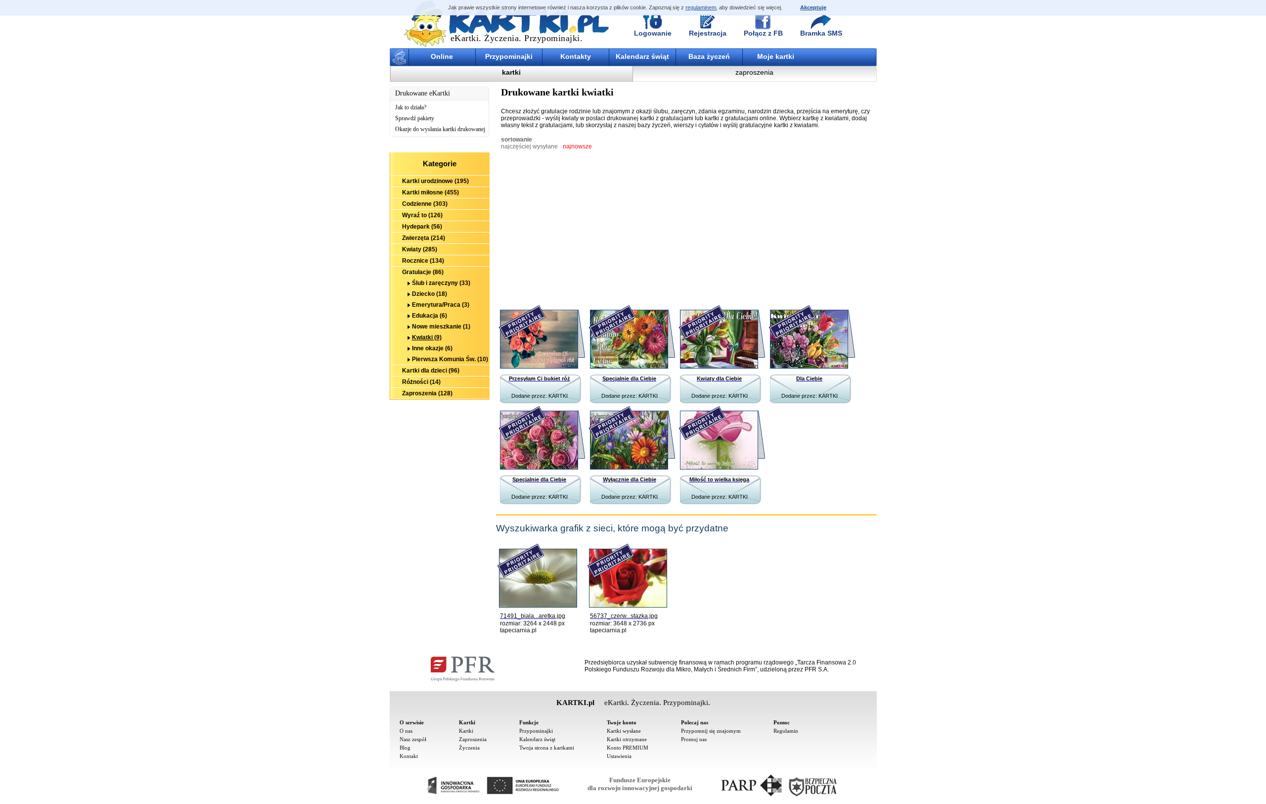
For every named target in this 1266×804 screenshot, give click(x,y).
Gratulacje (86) (423, 272)
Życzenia (469, 748)
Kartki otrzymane (627, 739)
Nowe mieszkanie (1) (441, 326)
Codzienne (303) (425, 203)
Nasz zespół (413, 739)
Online (442, 56)
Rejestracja (707, 33)
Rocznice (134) (423, 260)
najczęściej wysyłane (529, 146)
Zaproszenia (473, 739)
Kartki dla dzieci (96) (430, 370)
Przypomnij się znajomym (711, 731)
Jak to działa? (410, 107)
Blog (405, 748)
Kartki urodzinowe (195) (435, 181)
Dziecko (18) (429, 293)
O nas (406, 731)
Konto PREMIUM (627, 748)
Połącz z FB (763, 33)
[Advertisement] (439, 454)
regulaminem (700, 7)
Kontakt (409, 756)
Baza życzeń (709, 56)
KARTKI (558, 396)
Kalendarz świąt (642, 56)
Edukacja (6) (429, 315)
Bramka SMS (821, 33)
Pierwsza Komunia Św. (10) (450, 359)
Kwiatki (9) (427, 337)
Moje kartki (775, 56)
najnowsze (577, 146)
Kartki (466, 731)
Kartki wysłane (624, 731)
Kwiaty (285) (419, 249)
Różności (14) (421, 381)
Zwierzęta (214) (423, 238)
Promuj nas (694, 739)
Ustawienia (619, 756)
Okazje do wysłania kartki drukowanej (440, 129)
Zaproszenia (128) (427, 393)
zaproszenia (754, 72)
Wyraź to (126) (422, 215)
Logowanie (653, 33)
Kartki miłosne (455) (430, 192)
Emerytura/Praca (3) (440, 304)
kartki (511, 72)
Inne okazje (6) (432, 348)
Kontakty (575, 56)
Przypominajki (509, 56)
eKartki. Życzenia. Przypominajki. (517, 38)
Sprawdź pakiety (414, 118)
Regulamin (785, 731)
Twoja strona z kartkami (546, 748)
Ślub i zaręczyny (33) (441, 283)
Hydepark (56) (422, 226)
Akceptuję (813, 7)
